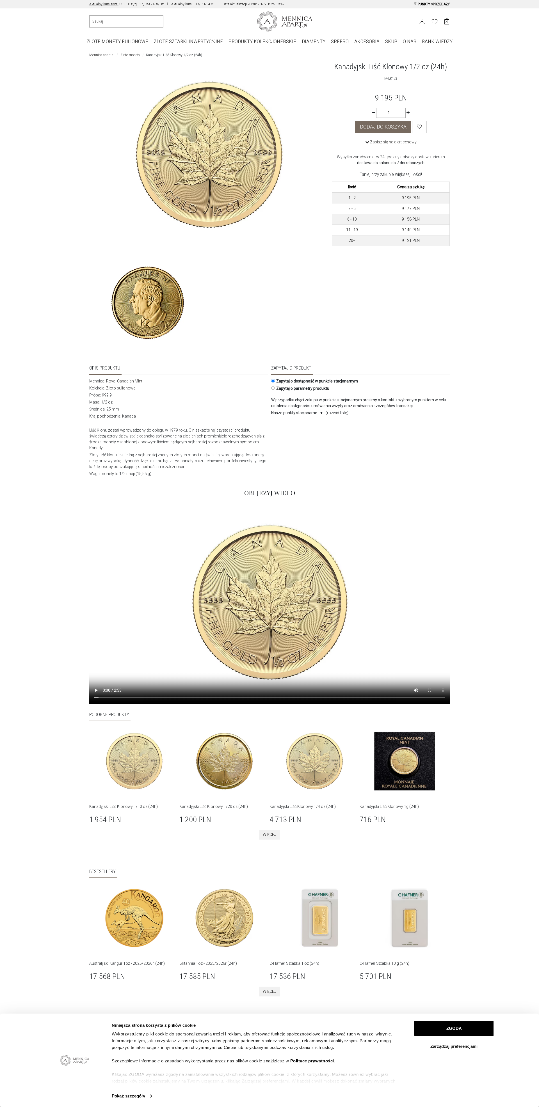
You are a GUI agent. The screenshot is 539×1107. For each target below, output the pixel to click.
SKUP (391, 41)
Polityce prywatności (312, 1060)
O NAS (409, 41)
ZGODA (454, 1028)
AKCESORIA (367, 41)
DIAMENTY (313, 41)
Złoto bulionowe (120, 388)
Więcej (269, 834)
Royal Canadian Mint (124, 381)
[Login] (422, 21)
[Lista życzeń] (434, 21)
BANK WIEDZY (437, 41)
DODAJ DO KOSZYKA (383, 127)
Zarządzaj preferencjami (454, 1046)
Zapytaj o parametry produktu (302, 388)
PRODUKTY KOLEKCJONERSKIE (262, 41)
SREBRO (340, 41)
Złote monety (130, 55)
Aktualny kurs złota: (103, 4)
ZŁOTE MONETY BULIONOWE (117, 41)
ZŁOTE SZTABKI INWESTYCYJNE (188, 41)
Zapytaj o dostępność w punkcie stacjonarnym (317, 381)
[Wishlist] (419, 127)
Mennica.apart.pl (101, 55)
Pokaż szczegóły (128, 1096)
